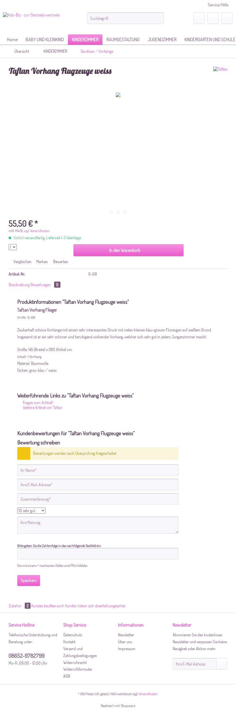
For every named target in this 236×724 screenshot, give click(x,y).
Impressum (126, 648)
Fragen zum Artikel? (37, 402)
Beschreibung (19, 284)
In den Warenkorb (124, 250)
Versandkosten (148, 694)
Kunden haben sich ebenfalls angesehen (95, 605)
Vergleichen (22, 261)
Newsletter (126, 634)
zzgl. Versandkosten (37, 231)
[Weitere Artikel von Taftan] (220, 77)
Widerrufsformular (77, 669)
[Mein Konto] (213, 18)
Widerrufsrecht (75, 662)
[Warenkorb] (227, 18)
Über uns (125, 641)
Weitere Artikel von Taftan (42, 407)
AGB (66, 676)
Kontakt (69, 641)
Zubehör (18, 605)
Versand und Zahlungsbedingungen (80, 652)
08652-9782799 (27, 655)
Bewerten (60, 261)
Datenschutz (72, 634)
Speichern (29, 580)
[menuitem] (125, 18)
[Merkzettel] (199, 18)
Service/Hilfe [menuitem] (218, 4)
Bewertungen (44, 284)
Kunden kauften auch (47, 605)
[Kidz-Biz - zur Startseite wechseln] (31, 21)
